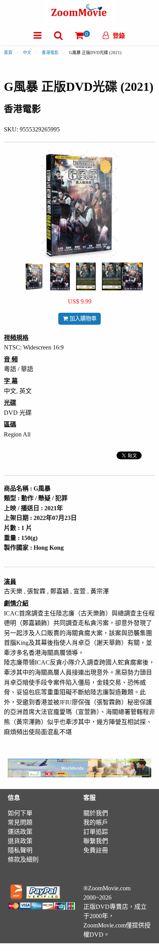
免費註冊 (95, 850)
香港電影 (50, 52)
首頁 (8, 52)
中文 (27, 52)
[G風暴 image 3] (86, 276)
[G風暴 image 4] (122, 276)
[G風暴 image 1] (34, 276)
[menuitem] (37, 35)
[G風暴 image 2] (60, 276)
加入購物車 (82, 318)
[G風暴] (34, 276)
